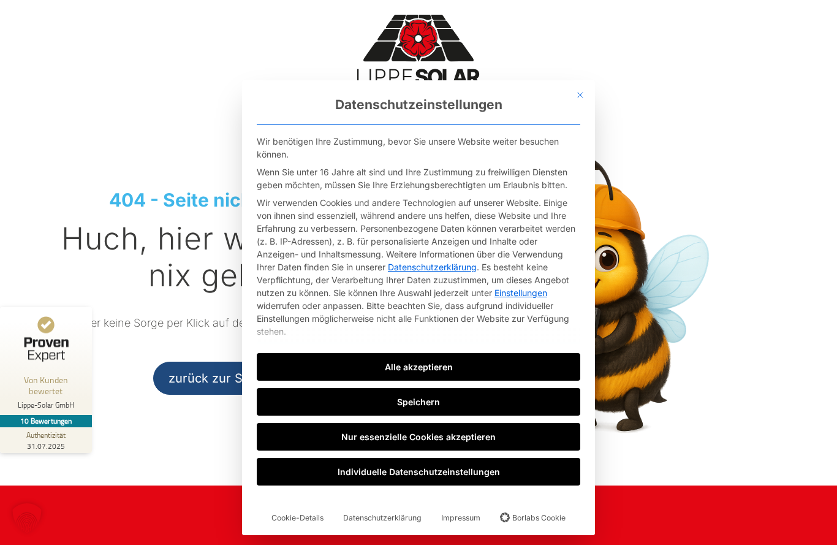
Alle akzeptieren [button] (419, 367)
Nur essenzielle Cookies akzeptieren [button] (418, 437)
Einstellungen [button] (520, 293)
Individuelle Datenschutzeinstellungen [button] (419, 472)
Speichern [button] (418, 402)
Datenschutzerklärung (432, 267)
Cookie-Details (297, 517)
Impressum (460, 517)
